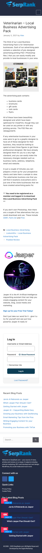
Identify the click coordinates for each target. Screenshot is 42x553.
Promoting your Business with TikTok (19, 427)
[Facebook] (4, 478)
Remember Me (15, 365)
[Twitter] (11, 478)
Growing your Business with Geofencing (20, 414)
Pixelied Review (13, 240)
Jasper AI (8, 503)
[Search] (36, 439)
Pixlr (23, 218)
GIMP (5, 218)
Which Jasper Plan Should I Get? (17, 403)
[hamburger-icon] (38, 12)
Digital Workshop (27, 548)
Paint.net (13, 218)
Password (11, 354)
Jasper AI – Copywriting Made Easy (18, 410)
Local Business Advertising (18, 230)
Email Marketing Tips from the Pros (18, 417)
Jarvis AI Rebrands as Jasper (15, 399)
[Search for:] (18, 439)
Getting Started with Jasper (15, 406)
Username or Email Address (19, 344)
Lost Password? (21, 380)
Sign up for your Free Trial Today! (18, 311)
